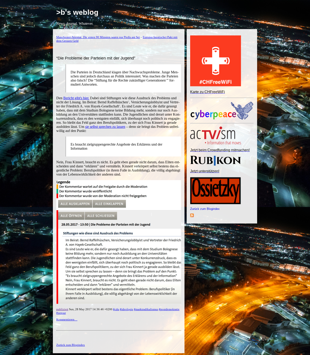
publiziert (62, 309)
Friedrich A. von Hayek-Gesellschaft (92, 106)
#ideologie (126, 309)
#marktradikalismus (146, 309)
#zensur (61, 313)
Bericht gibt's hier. (76, 98)
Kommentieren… (66, 319)
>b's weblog (77, 12)
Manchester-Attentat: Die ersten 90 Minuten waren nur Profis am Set (98, 37)
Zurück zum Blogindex (205, 209)
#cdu (116, 309)
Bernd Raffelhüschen (113, 102)
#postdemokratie (169, 309)
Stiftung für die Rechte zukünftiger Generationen (131, 80)
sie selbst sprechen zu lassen (105, 127)
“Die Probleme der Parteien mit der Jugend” (95, 58)
